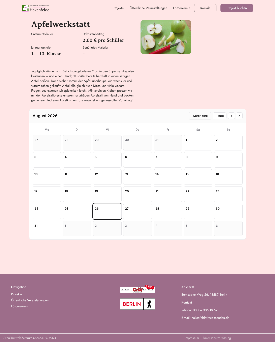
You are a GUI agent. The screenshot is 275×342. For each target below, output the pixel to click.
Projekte (118, 8)
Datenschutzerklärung (217, 338)
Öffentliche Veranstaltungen (148, 8)
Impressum (192, 338)
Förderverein (181, 8)
